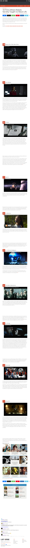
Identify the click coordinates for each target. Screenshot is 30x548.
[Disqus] (15, 527)
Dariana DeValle (5, 13)
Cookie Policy (4, 543)
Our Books (14, 542)
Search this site (29, 1)
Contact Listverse (24, 541)
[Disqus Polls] (15, 508)
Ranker (23, 542)
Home (14, 540)
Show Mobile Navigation (1, 1)
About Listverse (15, 543)
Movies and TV (5, 8)
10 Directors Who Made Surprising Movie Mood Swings (22, 496)
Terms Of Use (7, 542)
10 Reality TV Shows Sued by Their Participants (21, 489)
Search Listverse (15, 541)
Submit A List (24, 540)
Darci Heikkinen (25, 13)
